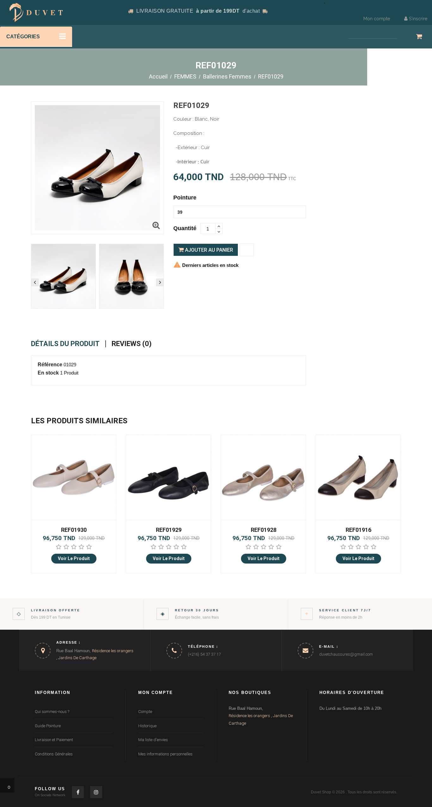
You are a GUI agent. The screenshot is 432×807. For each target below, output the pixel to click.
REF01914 (358, 529)
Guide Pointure (48, 725)
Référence (50, 364)
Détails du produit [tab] (65, 343)
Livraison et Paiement (54, 739)
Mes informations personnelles (165, 754)
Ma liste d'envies (153, 739)
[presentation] (35, 282)
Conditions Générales (54, 754)
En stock (48, 372)
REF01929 (74, 529)
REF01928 (169, 529)
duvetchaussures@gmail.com (346, 654)
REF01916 (263, 529)
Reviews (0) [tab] (131, 343)
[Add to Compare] (247, 250)
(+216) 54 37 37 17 (204, 654)
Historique (147, 725)
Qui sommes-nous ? (52, 711)
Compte (145, 711)
